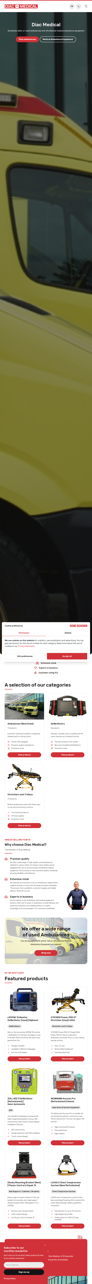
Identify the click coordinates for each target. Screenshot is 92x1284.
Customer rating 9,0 (48, 673)
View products (24, 755)
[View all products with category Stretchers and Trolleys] (24, 797)
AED (10, 1110)
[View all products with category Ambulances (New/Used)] (24, 726)
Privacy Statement (26, 646)
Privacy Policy (10, 1279)
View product (24, 1059)
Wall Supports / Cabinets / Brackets (24, 1191)
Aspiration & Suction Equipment (65, 1107)
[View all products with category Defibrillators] (67, 726)
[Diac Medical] (21, 6)
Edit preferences (25, 656)
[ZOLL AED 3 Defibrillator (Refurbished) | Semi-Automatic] (24, 1108)
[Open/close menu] (85, 6)
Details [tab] (68, 633)
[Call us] (78, 6)
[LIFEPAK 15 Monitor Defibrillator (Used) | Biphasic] (24, 1025)
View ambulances (27, 39)
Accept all (67, 656)
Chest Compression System (63, 1191)
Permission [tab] (24, 633)
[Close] (45, 1245)
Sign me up (24, 1272)
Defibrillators (14, 1026)
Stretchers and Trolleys (62, 1026)
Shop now (46, 953)
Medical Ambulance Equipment (58, 39)
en (72, 6)
